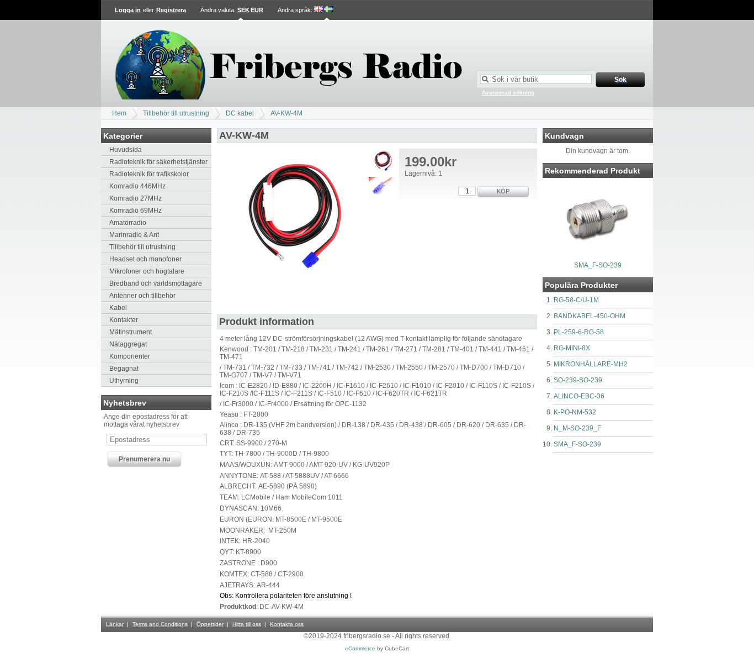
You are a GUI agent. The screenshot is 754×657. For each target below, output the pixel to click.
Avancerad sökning (508, 93)
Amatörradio (127, 223)
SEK (243, 10)
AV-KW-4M (286, 113)
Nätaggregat (128, 344)
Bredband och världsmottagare (155, 283)
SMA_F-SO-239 (598, 265)
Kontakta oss (287, 624)
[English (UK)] (318, 10)
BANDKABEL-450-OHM (589, 316)
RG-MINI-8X (572, 348)
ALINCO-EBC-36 (579, 396)
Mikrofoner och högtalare (146, 271)
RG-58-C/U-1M (576, 300)
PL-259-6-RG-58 (579, 332)
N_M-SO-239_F (577, 428)
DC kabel (240, 113)
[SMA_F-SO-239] (598, 255)
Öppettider (210, 624)
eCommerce (360, 648)
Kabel (118, 308)
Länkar (115, 624)
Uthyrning (124, 381)
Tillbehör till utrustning (176, 113)
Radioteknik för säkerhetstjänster (158, 162)
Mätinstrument (130, 332)
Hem (119, 113)
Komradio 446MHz (137, 186)
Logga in (128, 10)
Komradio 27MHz (135, 198)
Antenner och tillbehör (142, 295)
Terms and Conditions (160, 624)
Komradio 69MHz (135, 210)
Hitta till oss (246, 624)
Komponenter (129, 356)
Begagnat (124, 368)
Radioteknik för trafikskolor (149, 174)
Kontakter (123, 320)
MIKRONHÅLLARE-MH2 (591, 364)
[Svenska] (328, 10)
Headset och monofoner (145, 259)
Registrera (171, 10)
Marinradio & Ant (134, 235)
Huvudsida (125, 150)
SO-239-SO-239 (578, 380)
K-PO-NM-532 (575, 412)
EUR (257, 10)
